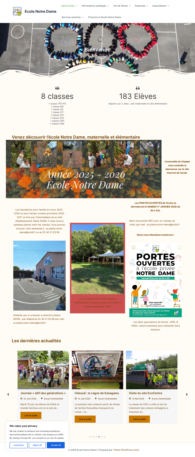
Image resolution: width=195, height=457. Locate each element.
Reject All (37, 445)
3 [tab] (96, 436)
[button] (75, 5)
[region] (37, 436)
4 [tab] (99, 436)
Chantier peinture (156, 355)
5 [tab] (101, 436)
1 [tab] (90, 436)
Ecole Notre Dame (40, 11)
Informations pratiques (94, 5)
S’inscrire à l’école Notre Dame (104, 17)
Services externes (71, 17)
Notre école (68, 5)
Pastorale (140, 5)
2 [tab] (93, 436)
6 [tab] (104, 436)
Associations (159, 5)
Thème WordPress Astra (126, 449)
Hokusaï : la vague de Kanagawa (57, 393)
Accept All (56, 445)
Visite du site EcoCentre (106, 393)
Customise (19, 445)
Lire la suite (46, 419)
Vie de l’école (120, 5)
